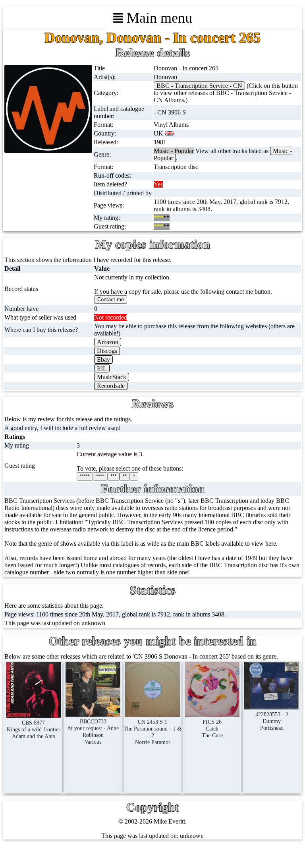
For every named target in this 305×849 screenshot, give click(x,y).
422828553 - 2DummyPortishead (271, 721)
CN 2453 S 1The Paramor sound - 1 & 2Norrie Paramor (152, 732)
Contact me (110, 299)
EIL (102, 368)
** (125, 476)
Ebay (103, 359)
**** (100, 476)
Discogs (107, 350)
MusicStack (111, 377)
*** (113, 476)
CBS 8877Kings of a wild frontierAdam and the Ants (33, 729)
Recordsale (111, 385)
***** (85, 476)
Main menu (157, 18)
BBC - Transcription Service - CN (199, 85)
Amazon (107, 342)
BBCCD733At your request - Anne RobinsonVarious (93, 731)
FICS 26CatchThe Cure (212, 729)
